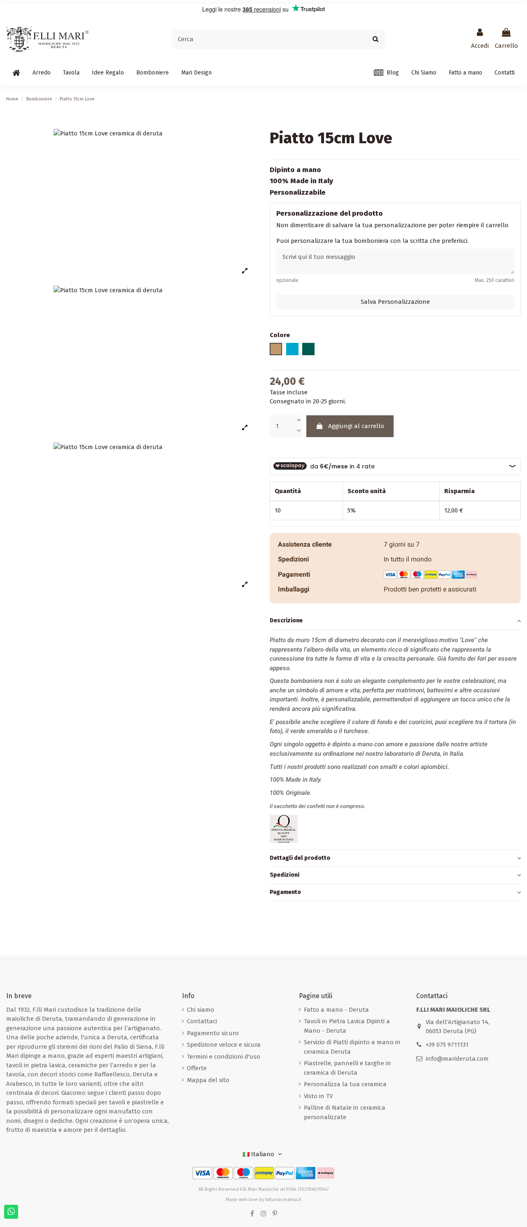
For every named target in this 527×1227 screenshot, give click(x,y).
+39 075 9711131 (447, 1044)
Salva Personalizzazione (395, 301)
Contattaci (202, 1021)
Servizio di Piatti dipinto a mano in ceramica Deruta (352, 1046)
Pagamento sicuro (213, 1033)
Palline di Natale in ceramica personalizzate (344, 1112)
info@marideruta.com (457, 1058)
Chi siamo (200, 1009)
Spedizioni (284, 874)
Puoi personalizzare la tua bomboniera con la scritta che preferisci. (372, 240)
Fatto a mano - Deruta (336, 1009)
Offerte (197, 1068)
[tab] (395, 621)
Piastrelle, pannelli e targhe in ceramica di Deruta (347, 1067)
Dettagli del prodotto (300, 857)
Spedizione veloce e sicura (224, 1044)
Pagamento (285, 891)
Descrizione (286, 620)
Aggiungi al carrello (356, 426)
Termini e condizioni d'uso (223, 1056)
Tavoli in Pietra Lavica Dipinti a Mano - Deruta (347, 1025)
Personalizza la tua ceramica (345, 1084)
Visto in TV (318, 1096)
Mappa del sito (208, 1080)
